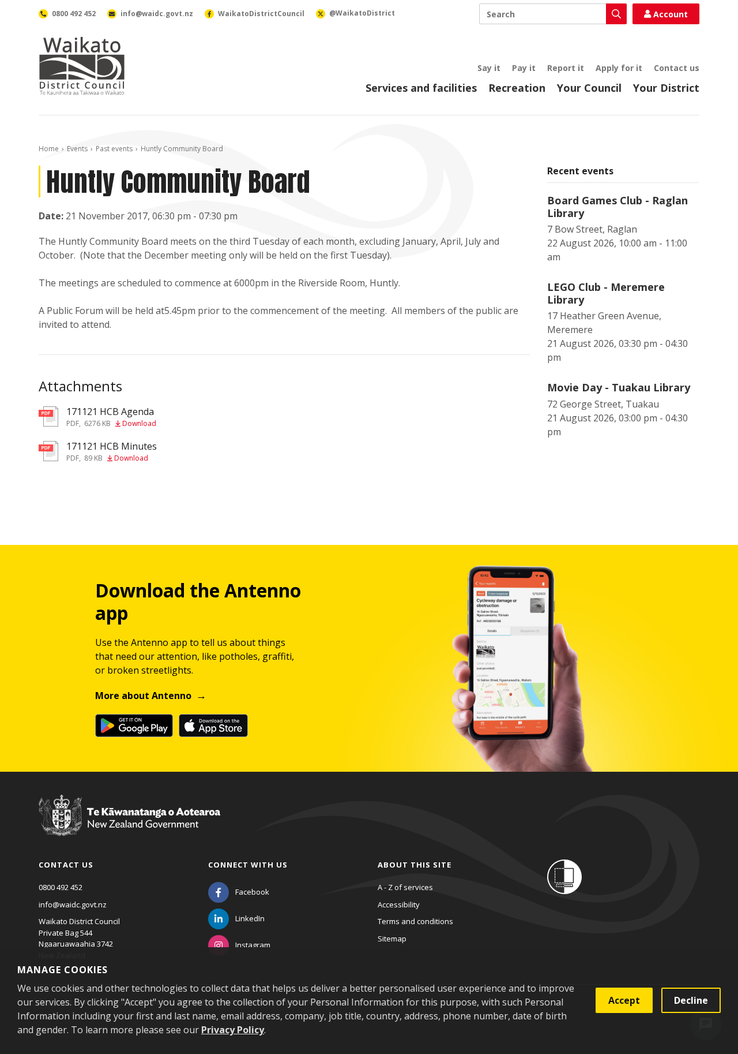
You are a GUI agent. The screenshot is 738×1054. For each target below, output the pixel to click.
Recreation (516, 88)
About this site (414, 864)
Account (670, 14)
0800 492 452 (60, 887)
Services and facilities (421, 88)
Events (77, 149)
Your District (666, 88)
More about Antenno (143, 695)
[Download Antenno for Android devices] (134, 725)
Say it (488, 67)
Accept (624, 1000)
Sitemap (392, 938)
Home (49, 149)
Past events (114, 149)
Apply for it (619, 67)
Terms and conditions (415, 921)
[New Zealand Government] (129, 826)
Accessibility (399, 904)
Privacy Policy (232, 1029)
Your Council (589, 88)
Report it (565, 67)
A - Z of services (405, 887)
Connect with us (248, 864)
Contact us (676, 67)
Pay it (524, 67)
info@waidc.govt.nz (73, 904)
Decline (691, 1000)
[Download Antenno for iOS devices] (213, 725)
